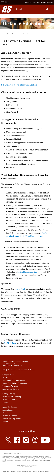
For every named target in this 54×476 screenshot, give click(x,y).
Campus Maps (8, 374)
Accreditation (8, 410)
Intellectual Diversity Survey (14, 380)
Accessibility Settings (11, 389)
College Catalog (9, 394)
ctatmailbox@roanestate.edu (29, 272)
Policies (6, 413)
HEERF (5, 377)
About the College (10, 407)
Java (41, 236)
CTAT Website (10, 343)
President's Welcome (11, 386)
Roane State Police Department (15, 383)
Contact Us (49, 2)
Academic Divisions (10, 399)
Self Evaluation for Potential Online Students (19, 85)
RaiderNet (28, 2)
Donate (5, 422)
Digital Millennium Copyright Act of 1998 (32, 471)
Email (43, 2)
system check (20, 289)
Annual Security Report (12, 419)
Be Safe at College (10, 416)
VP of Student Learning (12, 397)
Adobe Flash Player (27, 236)
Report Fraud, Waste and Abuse (11, 471)
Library (5, 402)
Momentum (36, 2)
